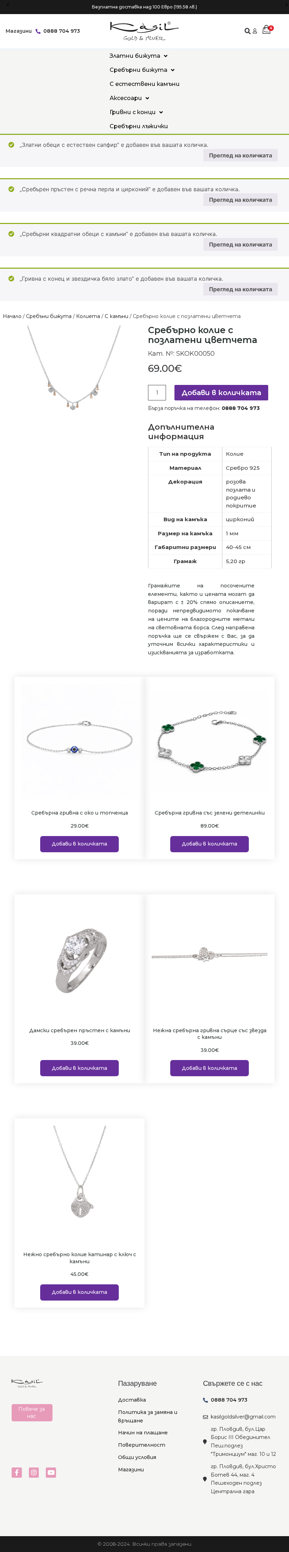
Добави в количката (221, 392)
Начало (12, 316)
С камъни (116, 316)
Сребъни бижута (49, 316)
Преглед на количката (240, 155)
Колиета (88, 316)
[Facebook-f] (17, 1472)
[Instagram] (34, 1472)
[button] (8, 4)
